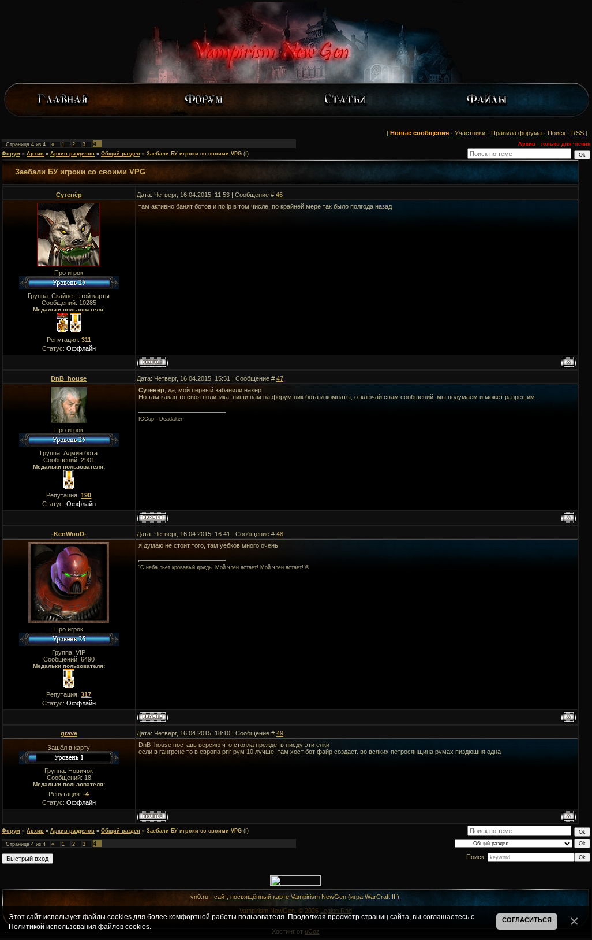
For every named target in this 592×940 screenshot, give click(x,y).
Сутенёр (69, 194)
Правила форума (516, 132)
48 (279, 533)
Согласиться (527, 919)
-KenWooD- (69, 533)
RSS (577, 132)
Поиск (556, 132)
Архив (35, 154)
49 (279, 733)
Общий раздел (120, 154)
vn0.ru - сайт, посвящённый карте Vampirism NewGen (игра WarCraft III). (295, 896)
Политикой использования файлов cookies (79, 926)
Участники (470, 132)
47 (279, 378)
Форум (11, 154)
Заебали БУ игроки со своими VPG (194, 154)
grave (69, 733)
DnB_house (69, 378)
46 (279, 194)
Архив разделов (72, 154)
